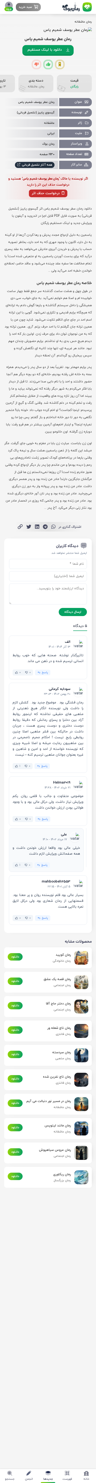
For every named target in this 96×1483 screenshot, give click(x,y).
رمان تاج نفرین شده (57, 1077)
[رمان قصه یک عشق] (79, 982)
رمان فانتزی (63, 1034)
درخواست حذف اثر (46, 193)
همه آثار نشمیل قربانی (36, 165)
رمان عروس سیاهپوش (55, 1150)
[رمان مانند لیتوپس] (79, 1128)
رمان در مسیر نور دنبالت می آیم (48, 1101)
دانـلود (15, 957)
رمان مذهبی (63, 1058)
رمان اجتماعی (62, 985)
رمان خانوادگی (62, 961)
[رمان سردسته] (79, 1055)
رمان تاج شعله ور (59, 1028)
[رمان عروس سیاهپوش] (79, 1153)
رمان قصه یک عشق (57, 979)
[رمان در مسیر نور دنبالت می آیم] (79, 1104)
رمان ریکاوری (62, 1174)
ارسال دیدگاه (72, 612)
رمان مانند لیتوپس (58, 1125)
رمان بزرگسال (62, 1180)
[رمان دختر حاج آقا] (79, 1007)
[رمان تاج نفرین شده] (79, 1080)
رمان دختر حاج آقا (58, 1003)
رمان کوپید (63, 955)
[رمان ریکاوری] (79, 1177)
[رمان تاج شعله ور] (79, 1031)
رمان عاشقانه (83, 22)
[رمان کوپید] (79, 958)
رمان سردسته (61, 1052)
